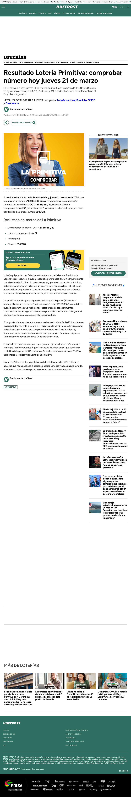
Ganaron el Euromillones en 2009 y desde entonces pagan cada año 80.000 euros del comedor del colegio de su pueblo (115, 327)
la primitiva (10, 387)
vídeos (57, 13)
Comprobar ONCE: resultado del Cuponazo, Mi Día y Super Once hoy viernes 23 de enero (112, 695)
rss (4, 745)
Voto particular (43, 2)
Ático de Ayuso (67, 2)
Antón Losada (123, 2)
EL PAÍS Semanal (91, 785)
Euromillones (49, 62)
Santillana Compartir (75, 781)
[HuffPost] (11, 722)
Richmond (36, 789)
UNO (55, 785)
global (32, 13)
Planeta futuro (100, 785)
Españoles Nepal (94, 2)
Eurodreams (12, 103)
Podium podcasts (61, 789)
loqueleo (94, 789)
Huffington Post (41, 785)
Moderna (48, 789)
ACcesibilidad (71, 745)
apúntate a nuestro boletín (108, 273)
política (23, 13)
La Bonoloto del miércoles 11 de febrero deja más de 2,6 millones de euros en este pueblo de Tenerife (49, 695)
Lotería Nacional (11, 62)
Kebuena (110, 785)
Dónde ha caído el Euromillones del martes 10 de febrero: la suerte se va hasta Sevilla (80, 695)
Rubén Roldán (80, 2)
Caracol (112, 781)
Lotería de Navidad (77, 62)
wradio (62, 785)
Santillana (61, 781)
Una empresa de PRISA (14, 783)
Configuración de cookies (77, 730)
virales (42, 13)
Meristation (106, 789)
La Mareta (55, 2)
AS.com (94, 781)
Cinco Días (72, 785)
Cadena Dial (82, 785)
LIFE (50, 13)
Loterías (15, 57)
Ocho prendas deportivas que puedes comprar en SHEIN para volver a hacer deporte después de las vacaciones (108, 165)
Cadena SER (86, 781)
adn (103, 781)
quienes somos (9, 734)
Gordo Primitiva (62, 62)
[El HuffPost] (67, 7)
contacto (7, 738)
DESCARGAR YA (23, 265)
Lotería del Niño (92, 62)
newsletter (8, 741)
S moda (82, 789)
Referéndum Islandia (27, 2)
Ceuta (15, 2)
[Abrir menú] (3, 6)
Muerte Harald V (109, 2)
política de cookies (73, 734)
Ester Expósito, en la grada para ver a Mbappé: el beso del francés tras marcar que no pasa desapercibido (115, 371)
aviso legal (70, 738)
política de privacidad (75, 741)
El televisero (69, 13)
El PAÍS (37, 781)
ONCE (21, 62)
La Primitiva (28, 62)
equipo (6, 730)
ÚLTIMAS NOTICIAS (104, 13)
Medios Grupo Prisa (14, 789)
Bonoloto (38, 62)
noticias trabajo (86, 13)
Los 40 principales (49, 781)
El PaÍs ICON (72, 789)
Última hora (114, 7)
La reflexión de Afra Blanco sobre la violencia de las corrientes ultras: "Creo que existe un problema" (115, 462)
